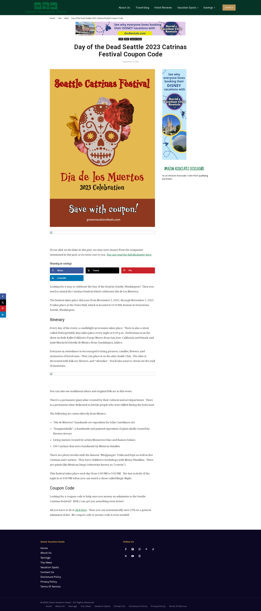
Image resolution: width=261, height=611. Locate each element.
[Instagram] (139, 549)
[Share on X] (3, 302)
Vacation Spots (136, 39)
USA (59, 18)
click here (81, 510)
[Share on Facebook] (3, 296)
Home (52, 18)
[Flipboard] (132, 549)
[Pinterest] (146, 549)
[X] (126, 556)
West (66, 18)
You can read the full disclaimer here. (129, 254)
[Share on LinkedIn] (3, 315)
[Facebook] (126, 549)
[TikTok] (153, 549)
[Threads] (139, 556)
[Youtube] (132, 556)
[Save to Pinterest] (3, 309)
